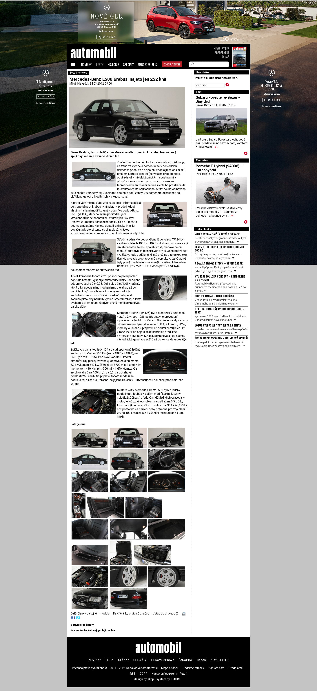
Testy (99, 64)
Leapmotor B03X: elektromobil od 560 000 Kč (219, 248)
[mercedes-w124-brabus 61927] (129, 447)
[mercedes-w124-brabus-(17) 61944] (91, 586)
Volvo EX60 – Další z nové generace (217, 234)
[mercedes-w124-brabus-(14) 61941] (91, 564)
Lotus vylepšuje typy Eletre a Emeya (218, 325)
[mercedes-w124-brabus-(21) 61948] (91, 608)
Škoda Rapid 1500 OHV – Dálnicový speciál (221, 338)
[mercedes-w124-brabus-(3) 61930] (129, 469)
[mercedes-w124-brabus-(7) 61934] (166, 491)
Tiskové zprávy (162, 660)
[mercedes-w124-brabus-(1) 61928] (166, 447)
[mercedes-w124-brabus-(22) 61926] (91, 447)
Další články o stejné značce (131, 613)
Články (123, 660)
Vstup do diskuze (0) (166, 613)
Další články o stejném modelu (90, 613)
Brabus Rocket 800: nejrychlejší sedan (93, 630)
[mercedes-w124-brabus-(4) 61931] (166, 469)
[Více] (245, 154)
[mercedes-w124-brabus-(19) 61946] (166, 586)
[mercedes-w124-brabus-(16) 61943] (152, 564)
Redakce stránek (193, 668)
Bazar (201, 660)
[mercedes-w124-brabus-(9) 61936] (106, 516)
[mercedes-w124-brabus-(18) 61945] (129, 586)
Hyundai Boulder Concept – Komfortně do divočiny (220, 278)
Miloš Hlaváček (79, 83)
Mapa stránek (169, 668)
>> (216, 147)
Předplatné (222, 52)
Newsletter (221, 48)
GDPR (143, 673)
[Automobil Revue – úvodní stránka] (98, 73)
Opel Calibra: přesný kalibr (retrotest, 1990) (220, 310)
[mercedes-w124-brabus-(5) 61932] (91, 491)
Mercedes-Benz (148, 64)
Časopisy (185, 660)
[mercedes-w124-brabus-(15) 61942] (122, 564)
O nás (225, 56)
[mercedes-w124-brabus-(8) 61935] (79, 516)
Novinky (86, 64)
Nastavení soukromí (164, 673)
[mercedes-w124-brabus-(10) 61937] (143, 516)
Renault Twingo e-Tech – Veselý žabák (219, 263)
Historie (113, 64)
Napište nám (216, 668)
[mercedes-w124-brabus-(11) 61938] (91, 538)
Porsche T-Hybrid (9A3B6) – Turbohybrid (219, 168)
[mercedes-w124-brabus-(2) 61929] (91, 469)
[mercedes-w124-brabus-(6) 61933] (129, 491)
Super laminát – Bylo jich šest (214, 296)
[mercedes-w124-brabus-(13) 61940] (166, 538)
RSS (132, 673)
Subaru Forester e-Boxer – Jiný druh (218, 99)
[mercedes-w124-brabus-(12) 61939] (129, 538)
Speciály (128, 64)
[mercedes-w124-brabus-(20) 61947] (128, 608)
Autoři (183, 673)
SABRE (176, 679)
